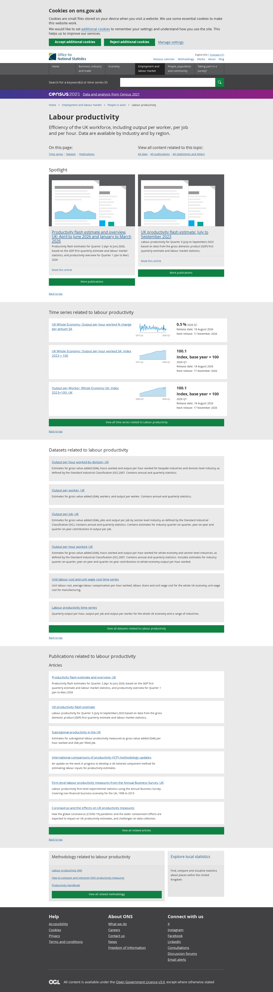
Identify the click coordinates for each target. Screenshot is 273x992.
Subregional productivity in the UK (76, 732)
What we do (117, 924)
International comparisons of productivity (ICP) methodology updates (101, 757)
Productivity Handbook (66, 885)
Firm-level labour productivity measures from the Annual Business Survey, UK (108, 783)
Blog (221, 59)
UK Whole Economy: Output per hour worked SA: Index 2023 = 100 (91, 353)
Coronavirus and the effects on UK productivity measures (93, 808)
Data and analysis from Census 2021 (111, 94)
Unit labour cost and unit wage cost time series (85, 579)
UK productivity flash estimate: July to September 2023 (174, 234)
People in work (117, 105)
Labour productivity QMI (67, 870)
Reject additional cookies (129, 42)
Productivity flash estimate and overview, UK (84, 677)
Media (201, 59)
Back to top (56, 294)
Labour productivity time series (74, 607)
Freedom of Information (127, 947)
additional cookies (95, 29)
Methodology (186, 59)
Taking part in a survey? (207, 69)
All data (142, 154)
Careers (114, 930)
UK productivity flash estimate (73, 707)
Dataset (71, 154)
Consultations (178, 947)
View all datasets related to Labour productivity (136, 628)
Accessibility (58, 924)
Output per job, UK (65, 514)
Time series (56, 154)
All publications (160, 154)
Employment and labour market (82, 105)
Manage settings (171, 42)
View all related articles (136, 830)
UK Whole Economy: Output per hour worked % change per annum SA (91, 326)
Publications (87, 154)
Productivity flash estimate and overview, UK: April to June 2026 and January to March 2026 (91, 236)
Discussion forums (182, 953)
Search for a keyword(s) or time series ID (78, 82)
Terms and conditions (66, 941)
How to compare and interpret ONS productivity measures (88, 878)
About (212, 59)
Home (55, 66)
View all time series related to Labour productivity (137, 422)
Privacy (54, 936)
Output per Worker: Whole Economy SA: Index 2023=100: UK (85, 390)
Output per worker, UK (68, 490)
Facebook (175, 936)
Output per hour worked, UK (72, 547)
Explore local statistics (190, 856)
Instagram (175, 930)
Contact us (116, 936)
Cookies (55, 930)
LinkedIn (174, 941)
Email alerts (177, 959)
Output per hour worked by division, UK (80, 462)
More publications (92, 281)
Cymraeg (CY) (217, 54)
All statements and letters (189, 154)
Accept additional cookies (75, 42)
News (112, 941)
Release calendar (164, 59)
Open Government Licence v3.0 (140, 982)
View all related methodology (107, 894)
